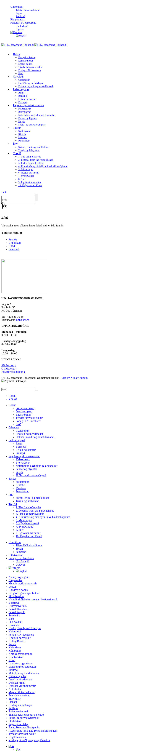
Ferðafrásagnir (17, 612)
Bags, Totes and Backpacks (24, 727)
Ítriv (15, 143)
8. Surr (21, 179)
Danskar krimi (17, 682)
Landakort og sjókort (20, 663)
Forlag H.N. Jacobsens (23, 22)
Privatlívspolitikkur (13, 371)
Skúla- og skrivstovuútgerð (32, 124)
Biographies (15, 580)
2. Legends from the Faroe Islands (35, 160)
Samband (14, 249)
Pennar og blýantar (27, 118)
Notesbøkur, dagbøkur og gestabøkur (36, 115)
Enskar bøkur (25, 64)
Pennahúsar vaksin (19, 695)
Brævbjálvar (24, 112)
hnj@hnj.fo (22, 319)
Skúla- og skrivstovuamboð (24, 717)
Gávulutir (18, 76)
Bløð (18, 424)
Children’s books (18, 589)
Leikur (12, 586)
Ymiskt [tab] (13, 398)
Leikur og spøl (21, 89)
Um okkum (16, 6)
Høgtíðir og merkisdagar (30, 83)
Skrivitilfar (14, 698)
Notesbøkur (15, 689)
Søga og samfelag (18, 724)
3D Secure (8, 365)
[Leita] (36, 197)
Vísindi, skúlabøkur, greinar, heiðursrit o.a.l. (33, 599)
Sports (12, 644)
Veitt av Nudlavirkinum (74, 377)
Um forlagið (22, 26)
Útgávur (20, 564)
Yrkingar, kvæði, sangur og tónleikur (29, 740)
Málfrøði (13, 669)
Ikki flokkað (15, 621)
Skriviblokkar (16, 596)
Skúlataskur (24, 131)
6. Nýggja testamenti (28, 172)
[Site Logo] (34, 44)
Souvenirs (14, 615)
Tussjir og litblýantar (29, 150)
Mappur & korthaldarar (22, 692)
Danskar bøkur (25, 60)
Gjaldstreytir (9, 368)
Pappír (21, 121)
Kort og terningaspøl (20, 653)
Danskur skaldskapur (20, 679)
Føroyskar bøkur (26, 57)
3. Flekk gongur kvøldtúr (31, 163)
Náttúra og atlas (17, 676)
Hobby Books (16, 641)
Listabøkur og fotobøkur (22, 666)
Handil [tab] (12, 395)
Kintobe (22, 134)
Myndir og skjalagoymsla (23, 583)
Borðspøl (22, 96)
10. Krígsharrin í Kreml (30, 185)
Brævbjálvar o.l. (18, 605)
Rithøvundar (16, 555)
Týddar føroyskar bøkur (30, 67)
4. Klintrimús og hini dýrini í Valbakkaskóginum (42, 166)
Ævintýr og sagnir (19, 577)
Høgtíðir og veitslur (19, 637)
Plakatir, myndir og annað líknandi (35, 86)
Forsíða (13, 239)
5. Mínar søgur (25, 169)
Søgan (19, 13)
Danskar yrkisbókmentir (22, 685)
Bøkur (16, 54)
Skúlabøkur (15, 721)
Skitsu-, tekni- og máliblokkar (33, 147)
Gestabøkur (24, 80)
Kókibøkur (15, 650)
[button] (4, 192)
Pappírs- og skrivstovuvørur (28, 105)
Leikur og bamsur (27, 99)
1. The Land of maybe (29, 156)
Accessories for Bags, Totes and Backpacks (33, 730)
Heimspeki (15, 631)
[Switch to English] (21, 35)
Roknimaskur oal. (18, 711)
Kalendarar (15, 647)
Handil (12, 245)
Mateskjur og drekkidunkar (24, 673)
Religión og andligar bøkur (24, 593)
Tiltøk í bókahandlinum (28, 10)
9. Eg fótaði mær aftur (29, 182)
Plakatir (13, 701)
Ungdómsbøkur (17, 737)
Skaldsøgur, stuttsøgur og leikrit (26, 714)
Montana (22, 137)
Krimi (12, 660)
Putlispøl (20, 452)
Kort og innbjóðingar (20, 705)
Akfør (21, 92)
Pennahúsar (24, 140)
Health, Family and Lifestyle (25, 628)
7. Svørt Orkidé (26, 176)
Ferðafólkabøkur (18, 609)
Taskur (17, 127)
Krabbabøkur (16, 657)
